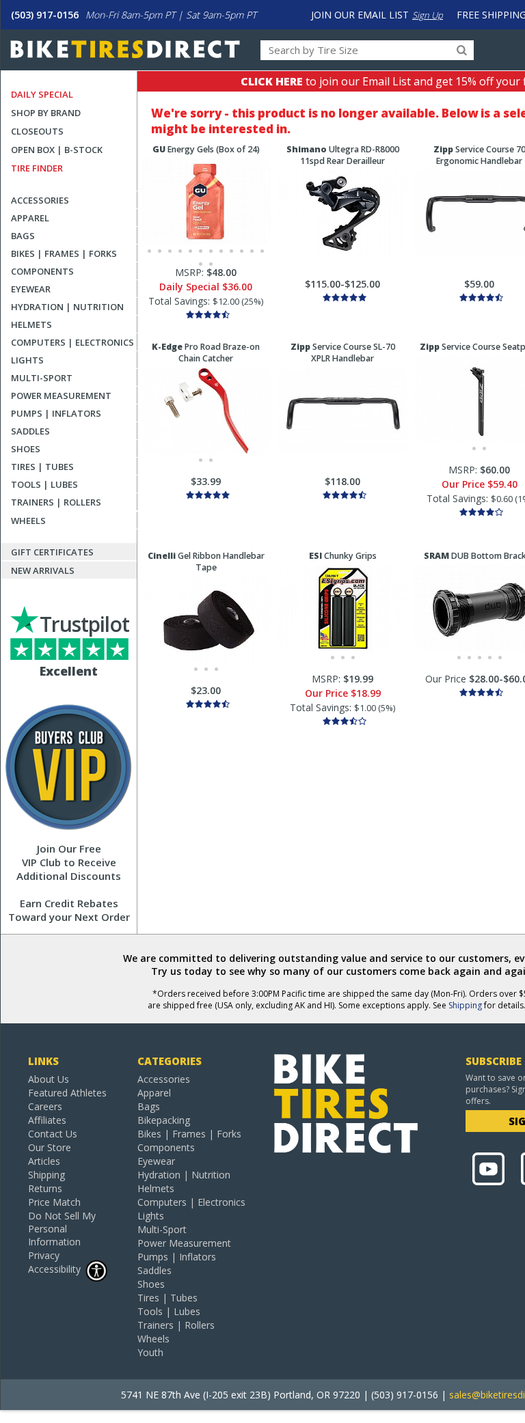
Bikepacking (163, 1120)
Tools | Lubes (44, 484)
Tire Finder (37, 168)
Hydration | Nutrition (67, 307)
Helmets (31, 324)
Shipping (465, 1005)
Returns (45, 1188)
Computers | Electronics (72, 342)
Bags (23, 236)
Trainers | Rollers (56, 502)
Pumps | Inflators (56, 413)
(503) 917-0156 (45, 14)
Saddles (30, 431)
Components (42, 271)
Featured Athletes (67, 1092)
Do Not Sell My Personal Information (62, 1228)
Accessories (40, 200)
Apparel (30, 218)
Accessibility (54, 1268)
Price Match (54, 1202)
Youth (150, 1352)
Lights (27, 360)
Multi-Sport (41, 378)
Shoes (25, 449)
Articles (44, 1161)
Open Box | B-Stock (57, 149)
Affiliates (47, 1120)
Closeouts (37, 131)
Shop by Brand (46, 113)
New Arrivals (43, 570)
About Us (48, 1079)
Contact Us (52, 1133)
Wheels (28, 520)
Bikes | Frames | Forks (64, 253)
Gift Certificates (52, 552)
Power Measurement (61, 395)
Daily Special (42, 94)
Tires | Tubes (42, 466)
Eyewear (31, 289)
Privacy (43, 1255)
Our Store (49, 1147)
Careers (45, 1106)
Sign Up (427, 15)
